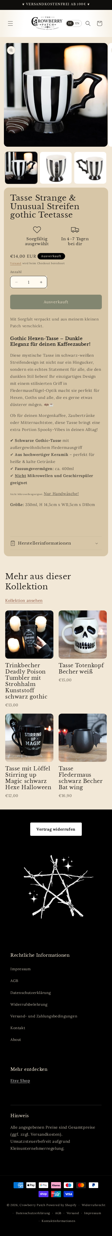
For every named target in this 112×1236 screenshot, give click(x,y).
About (15, 1039)
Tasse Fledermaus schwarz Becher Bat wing (80, 777)
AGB (14, 980)
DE (70, 23)
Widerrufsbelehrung (29, 1004)
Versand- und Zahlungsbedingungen (43, 1016)
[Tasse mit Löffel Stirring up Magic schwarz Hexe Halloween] (29, 738)
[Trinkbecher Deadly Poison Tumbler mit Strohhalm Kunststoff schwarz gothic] (29, 634)
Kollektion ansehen (24, 600)
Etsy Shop (20, 1080)
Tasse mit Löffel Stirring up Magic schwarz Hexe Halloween (28, 777)
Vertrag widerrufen (56, 829)
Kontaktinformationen (58, 1221)
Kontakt (17, 1027)
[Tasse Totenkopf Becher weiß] (83, 634)
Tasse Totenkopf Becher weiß (81, 668)
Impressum (20, 969)
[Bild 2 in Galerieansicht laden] (56, 168)
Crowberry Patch (33, 1205)
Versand (15, 263)
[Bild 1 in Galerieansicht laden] (21, 168)
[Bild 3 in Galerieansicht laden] (90, 168)
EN (77, 23)
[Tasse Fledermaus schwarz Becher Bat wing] (83, 738)
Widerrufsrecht (93, 1205)
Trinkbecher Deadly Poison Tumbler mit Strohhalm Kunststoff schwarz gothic (26, 681)
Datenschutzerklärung (30, 992)
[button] (10, 23)
